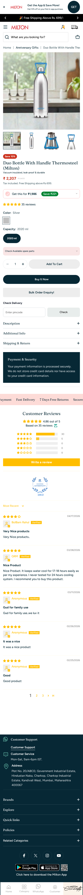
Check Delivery (12, 303)
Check (64, 312)
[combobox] (35, 37)
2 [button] (36, 695)
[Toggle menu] (5, 27)
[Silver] (6, 220)
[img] (12, 516)
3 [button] (43, 695)
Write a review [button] (41, 462)
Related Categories (15, 840)
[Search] (6, 37)
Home (7, 47)
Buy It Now (41, 279)
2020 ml (12, 238)
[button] (5, 18)
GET (74, 7)
